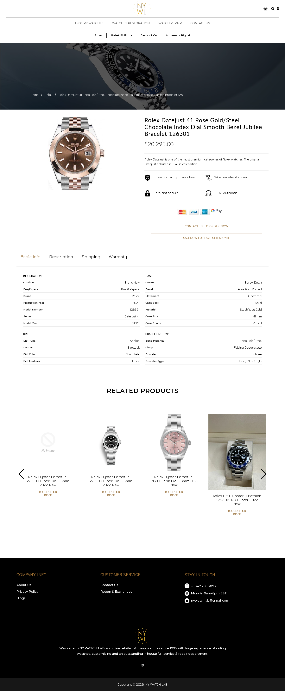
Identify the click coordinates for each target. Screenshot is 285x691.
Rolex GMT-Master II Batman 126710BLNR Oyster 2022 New (237, 500)
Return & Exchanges (116, 591)
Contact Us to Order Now (206, 226)
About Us (23, 585)
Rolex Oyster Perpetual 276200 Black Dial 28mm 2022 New (48, 481)
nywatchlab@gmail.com (209, 600)
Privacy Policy (27, 591)
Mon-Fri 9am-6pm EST (208, 593)
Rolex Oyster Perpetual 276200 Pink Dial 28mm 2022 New (174, 481)
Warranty (118, 256)
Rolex (48, 94)
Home (34, 94)
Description (61, 256)
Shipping (91, 256)
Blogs (21, 598)
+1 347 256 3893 (203, 586)
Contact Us (109, 585)
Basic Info (31, 256)
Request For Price (48, 494)
